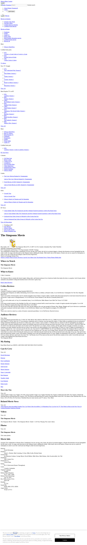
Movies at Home (5, 29)
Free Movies (7, 226)
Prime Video (7, 36)
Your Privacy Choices (64, 535)
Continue (65, 540)
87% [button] (2, 250)
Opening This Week (9, 21)
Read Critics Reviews (6, 282)
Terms (34, 533)
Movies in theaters (5, 19)
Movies (7, 15)
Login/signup (11, 11)
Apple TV (7, 35)
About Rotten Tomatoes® (11, 8)
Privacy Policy (10, 534)
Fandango (6, 32)
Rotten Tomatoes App (10, 231)
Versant (15, 533)
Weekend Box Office (9, 167)
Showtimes (9, 222)
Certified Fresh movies (10, 39)
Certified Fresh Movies (10, 26)
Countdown (7, 163)
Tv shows (3, 63)
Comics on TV (8, 161)
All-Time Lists (8, 158)
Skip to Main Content (6, 1)
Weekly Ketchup (8, 169)
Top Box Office (8, 23)
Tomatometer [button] (7, 250)
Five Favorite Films (9, 164)
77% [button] (19, 250)
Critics (6, 9)
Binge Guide (7, 160)
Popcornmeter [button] (25, 250)
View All (3, 88)
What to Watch (9, 47)
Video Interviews (8, 166)
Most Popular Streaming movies (12, 38)
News (6, 152)
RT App (3, 152)
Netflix (6, 33)
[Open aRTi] (3, 3)
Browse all (7, 41)
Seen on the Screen (9, 229)
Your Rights (17, 536)
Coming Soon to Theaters (11, 25)
